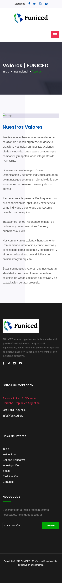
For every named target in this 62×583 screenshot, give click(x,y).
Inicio (6, 71)
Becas (6, 470)
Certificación (10, 476)
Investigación (11, 465)
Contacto (8, 481)
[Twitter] (8, 363)
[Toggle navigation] (55, 34)
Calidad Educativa (14, 459)
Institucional (20, 71)
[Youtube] (20, 363)
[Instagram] (14, 363)
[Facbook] (3, 363)
